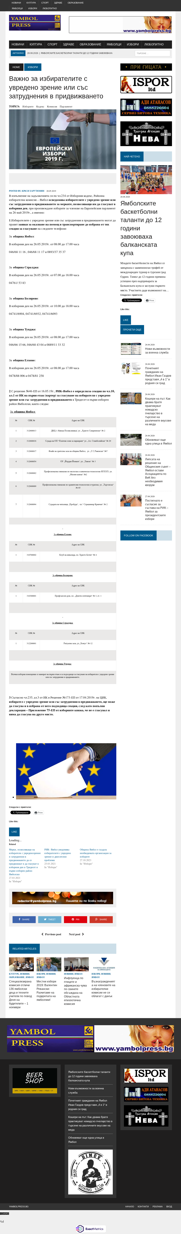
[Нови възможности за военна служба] (131, 352)
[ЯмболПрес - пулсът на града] (35, 23)
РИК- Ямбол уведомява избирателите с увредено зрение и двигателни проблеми (57, 855)
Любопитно (50, 8)
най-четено (132, 156)
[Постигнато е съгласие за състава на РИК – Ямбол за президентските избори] (131, 504)
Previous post (53, 934)
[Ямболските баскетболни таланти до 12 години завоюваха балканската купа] (146, 192)
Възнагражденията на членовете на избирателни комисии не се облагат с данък (103, 989)
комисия (52, 106)
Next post (74, 934)
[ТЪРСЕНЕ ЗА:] (152, 53)
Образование (76, 3)
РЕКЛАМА (158, 1206)
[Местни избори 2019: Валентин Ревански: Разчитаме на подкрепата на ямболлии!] (49, 969)
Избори (32, 8)
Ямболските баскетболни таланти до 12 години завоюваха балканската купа (89, 1076)
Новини (16, 3)
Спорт (45, 3)
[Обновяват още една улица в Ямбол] (131, 443)
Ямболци (17, 8)
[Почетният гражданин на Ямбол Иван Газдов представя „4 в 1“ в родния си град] (131, 372)
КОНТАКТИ (143, 1206)
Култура (31, 3)
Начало (129, 1206)
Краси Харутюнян (33, 190)
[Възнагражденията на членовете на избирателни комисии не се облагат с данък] (104, 969)
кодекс (40, 106)
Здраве (58, 3)
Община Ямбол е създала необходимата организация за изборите (95, 853)
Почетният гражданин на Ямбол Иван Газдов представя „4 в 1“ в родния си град (158, 375)
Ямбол (30, 977)
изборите (28, 106)
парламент (66, 106)
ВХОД (169, 1206)
